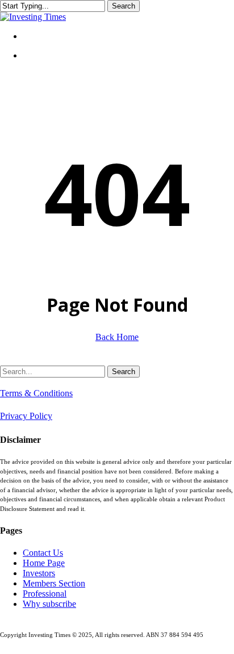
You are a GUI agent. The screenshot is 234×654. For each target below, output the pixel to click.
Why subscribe (49, 604)
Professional (44, 593)
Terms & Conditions (36, 393)
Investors (39, 573)
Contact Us (43, 552)
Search (123, 6)
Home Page (44, 563)
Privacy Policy (26, 416)
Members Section (54, 583)
